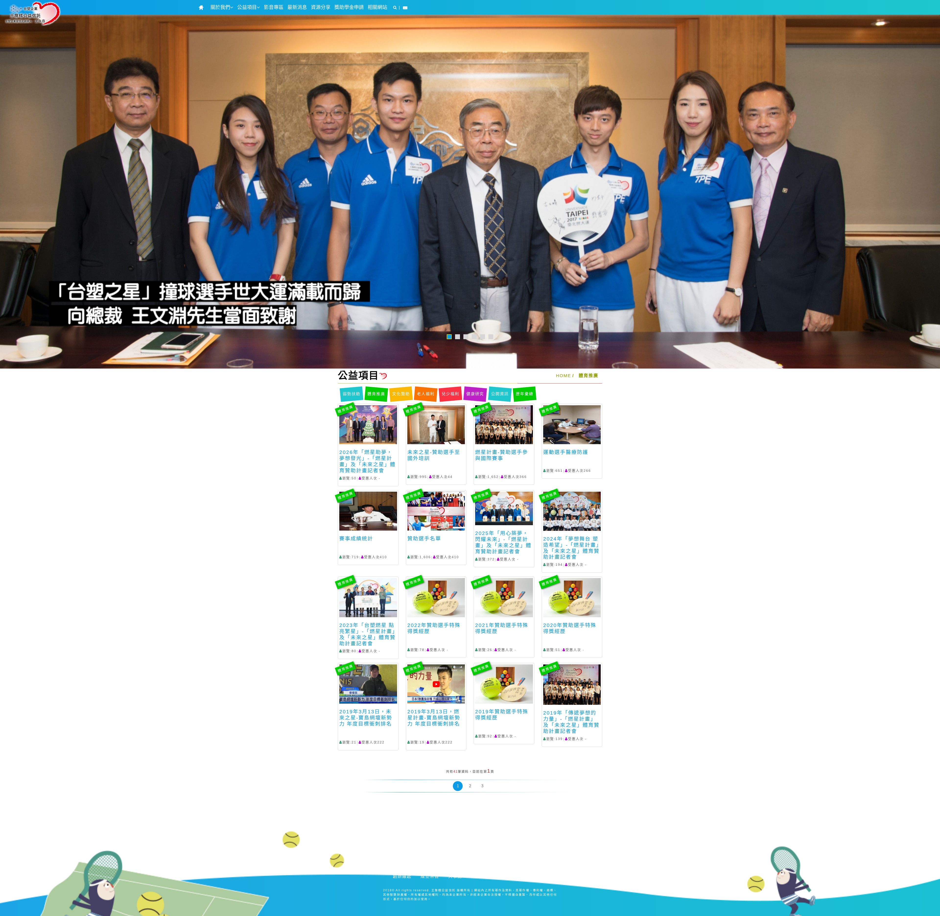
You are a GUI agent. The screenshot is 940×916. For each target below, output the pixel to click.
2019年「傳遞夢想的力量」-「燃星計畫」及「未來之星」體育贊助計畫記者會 (571, 722)
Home (563, 375)
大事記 (455, 876)
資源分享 (320, 7)
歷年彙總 (524, 394)
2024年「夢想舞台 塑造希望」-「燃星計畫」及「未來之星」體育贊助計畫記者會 (571, 548)
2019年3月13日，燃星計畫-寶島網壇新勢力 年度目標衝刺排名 (433, 718)
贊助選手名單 (424, 538)
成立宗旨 (430, 876)
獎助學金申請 (349, 7)
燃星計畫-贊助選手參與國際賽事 (501, 455)
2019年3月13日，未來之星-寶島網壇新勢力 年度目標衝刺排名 (365, 718)
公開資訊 (500, 394)
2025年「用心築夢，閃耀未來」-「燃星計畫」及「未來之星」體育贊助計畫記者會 (503, 542)
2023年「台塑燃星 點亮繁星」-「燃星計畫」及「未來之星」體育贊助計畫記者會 (367, 634)
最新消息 (297, 7)
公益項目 (247, 7)
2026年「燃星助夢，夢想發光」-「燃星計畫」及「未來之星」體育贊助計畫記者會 (367, 461)
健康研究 (475, 394)
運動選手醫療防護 (565, 452)
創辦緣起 (402, 876)
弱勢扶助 (351, 394)
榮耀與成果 (482, 876)
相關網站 (377, 7)
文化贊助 (401, 394)
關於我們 (220, 7)
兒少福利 (450, 394)
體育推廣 (588, 375)
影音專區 (273, 7)
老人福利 (426, 394)
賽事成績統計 (356, 538)
